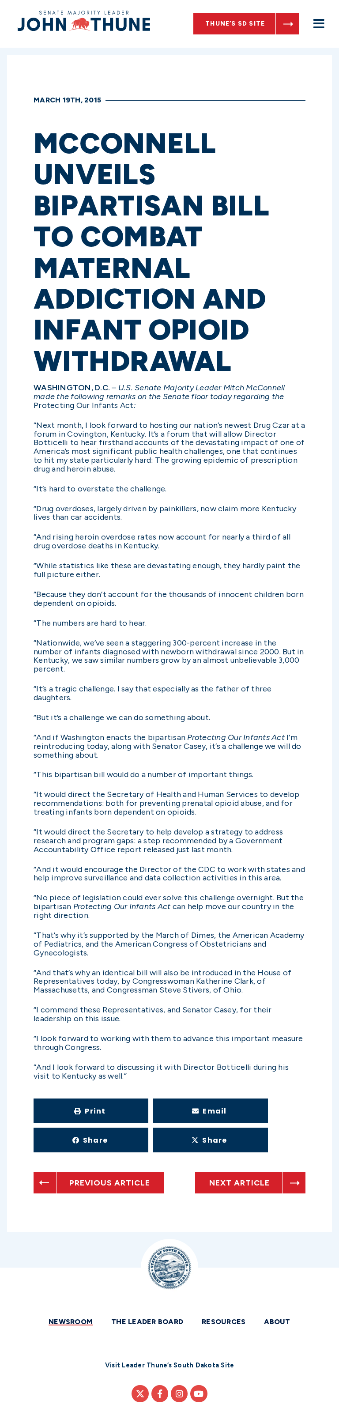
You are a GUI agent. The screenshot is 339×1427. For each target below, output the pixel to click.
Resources (223, 1322)
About (277, 1322)
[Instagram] (179, 1393)
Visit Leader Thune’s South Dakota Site (169, 1365)
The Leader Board (147, 1322)
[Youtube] (198, 1393)
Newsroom (71, 1322)
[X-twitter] (140, 1393)
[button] (91, 1111)
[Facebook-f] (159, 1393)
